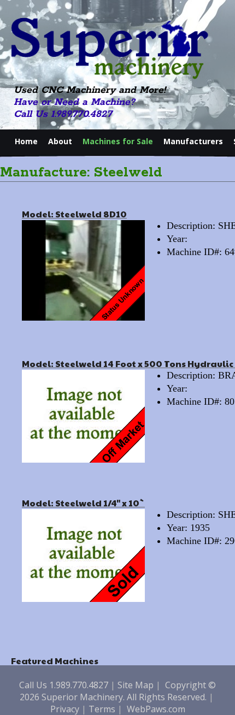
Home (26, 141)
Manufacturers (193, 141)
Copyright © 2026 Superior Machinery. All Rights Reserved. (118, 691)
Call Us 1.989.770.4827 (63, 114)
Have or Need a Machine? (74, 102)
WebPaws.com (156, 709)
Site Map (136, 685)
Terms (102, 709)
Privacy (64, 709)
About (60, 141)
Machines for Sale (118, 141)
